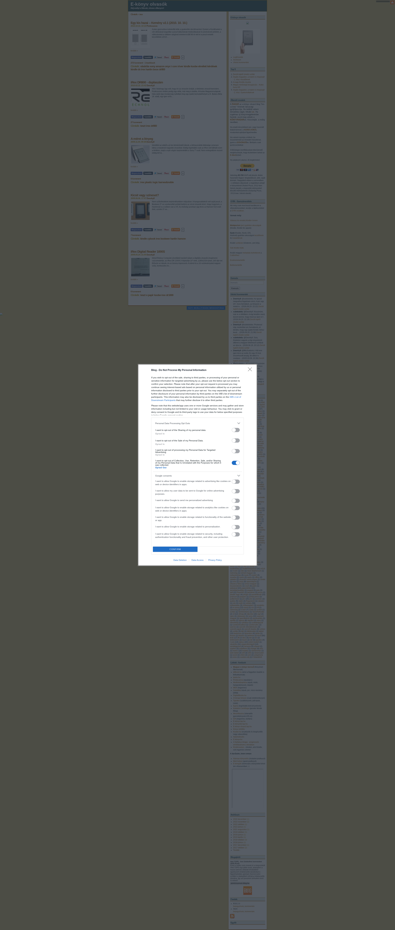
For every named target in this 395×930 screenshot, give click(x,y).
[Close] (251, 370)
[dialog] (197, 465)
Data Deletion (180, 560)
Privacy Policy (215, 560)
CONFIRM (175, 549)
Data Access (197, 560)
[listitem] (197, 423)
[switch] (236, 430)
